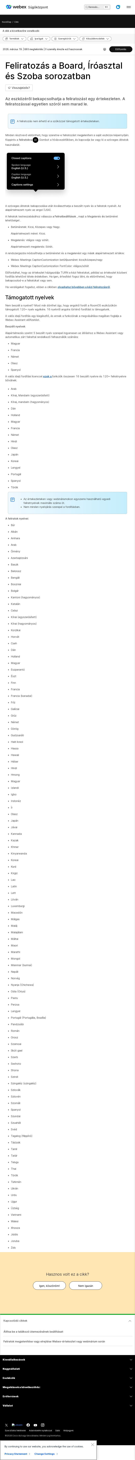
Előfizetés (120, 49)
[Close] (92, 1444)
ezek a (47, 376)
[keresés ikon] (87, 7)
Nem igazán (85, 1285)
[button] (118, 7)
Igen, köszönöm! (49, 1285)
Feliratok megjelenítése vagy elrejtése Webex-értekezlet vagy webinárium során (54, 1341)
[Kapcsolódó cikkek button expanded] (130, 1321)
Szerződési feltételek (15, 1430)
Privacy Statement (16, 1453)
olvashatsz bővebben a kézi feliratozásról (84, 287)
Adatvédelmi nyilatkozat (40, 1430)
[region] (48, 1450)
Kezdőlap (6, 22)
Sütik (57, 1430)
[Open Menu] (129, 7)
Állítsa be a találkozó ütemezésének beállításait (33, 1331)
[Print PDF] (104, 49)
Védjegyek (68, 1430)
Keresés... (94, 7)
